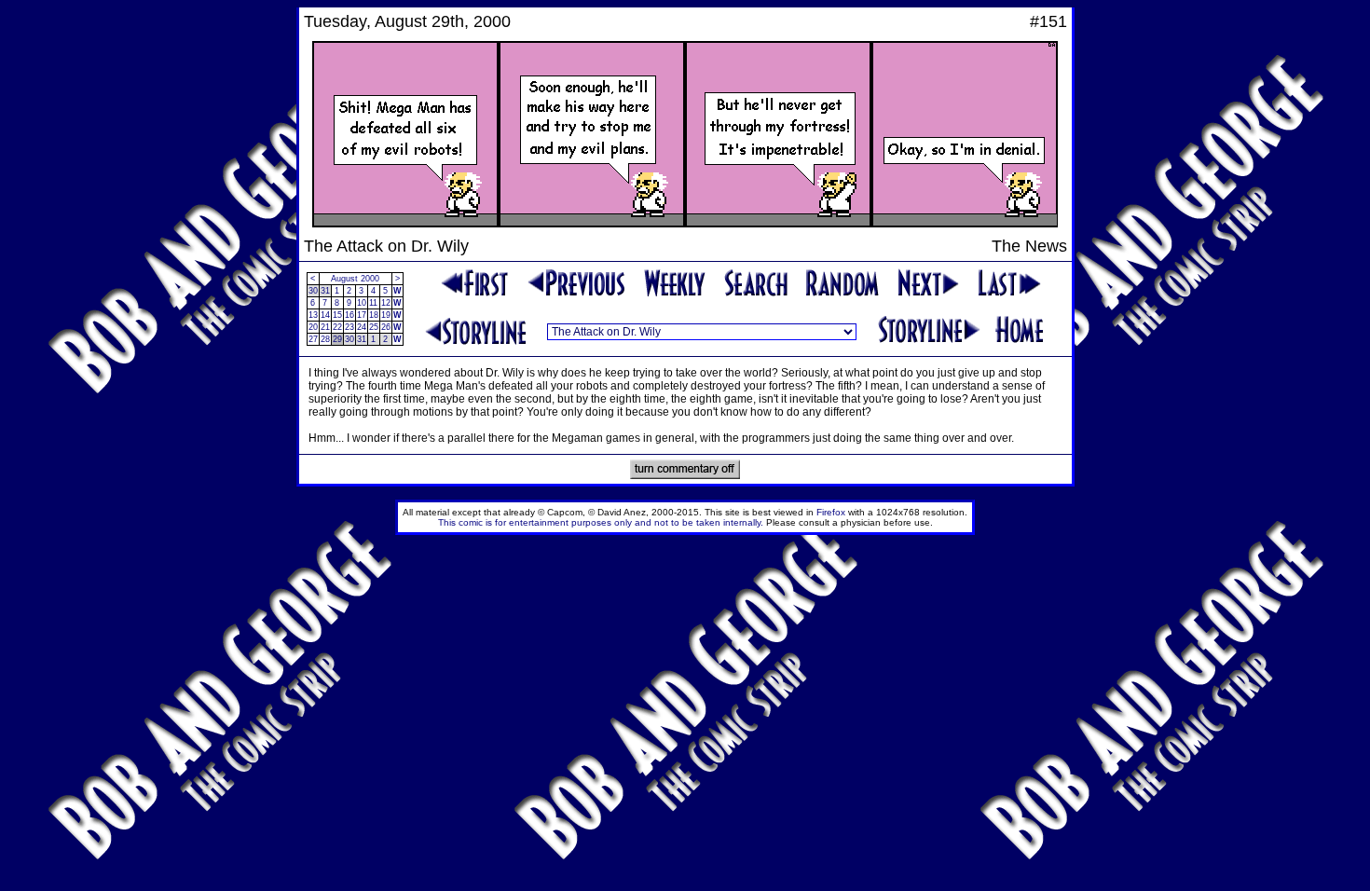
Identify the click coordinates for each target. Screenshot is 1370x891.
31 (325, 290)
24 (361, 327)
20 (313, 327)
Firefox (830, 512)
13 (313, 315)
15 (337, 315)
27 (313, 339)
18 (373, 315)
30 (313, 290)
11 (373, 303)
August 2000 (355, 278)
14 (325, 315)
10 (361, 303)
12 (385, 303)
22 (337, 327)
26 (385, 327)
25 (373, 327)
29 (337, 339)
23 (349, 327)
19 (385, 315)
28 (325, 339)
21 (325, 327)
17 (361, 315)
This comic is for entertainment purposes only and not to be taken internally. (600, 522)
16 (349, 315)
